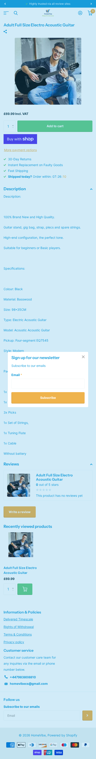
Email (16, 375)
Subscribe (48, 398)
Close (83, 357)
